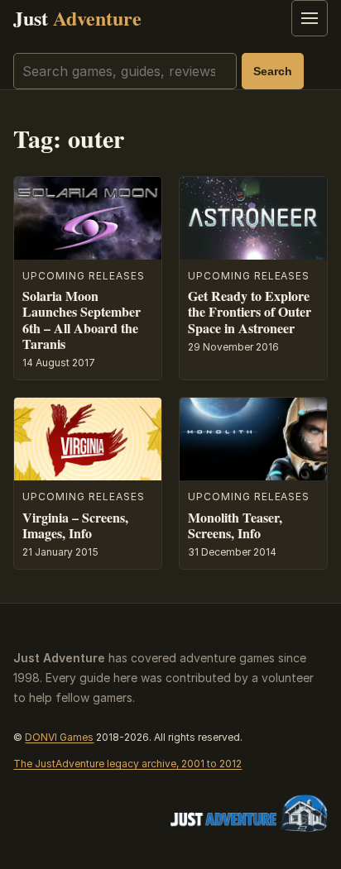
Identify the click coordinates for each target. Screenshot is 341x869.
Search (272, 71)
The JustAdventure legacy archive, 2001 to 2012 (127, 763)
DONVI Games (59, 737)
